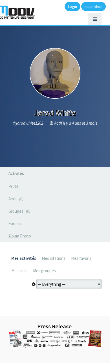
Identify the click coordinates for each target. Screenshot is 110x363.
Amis (15, 198)
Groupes (18, 211)
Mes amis (19, 270)
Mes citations (53, 258)
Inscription (93, 6)
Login (72, 6)
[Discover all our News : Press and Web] (55, 339)
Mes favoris (81, 258)
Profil (13, 186)
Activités (16, 173)
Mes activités (23, 258)
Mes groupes (44, 270)
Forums (15, 223)
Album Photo (19, 236)
